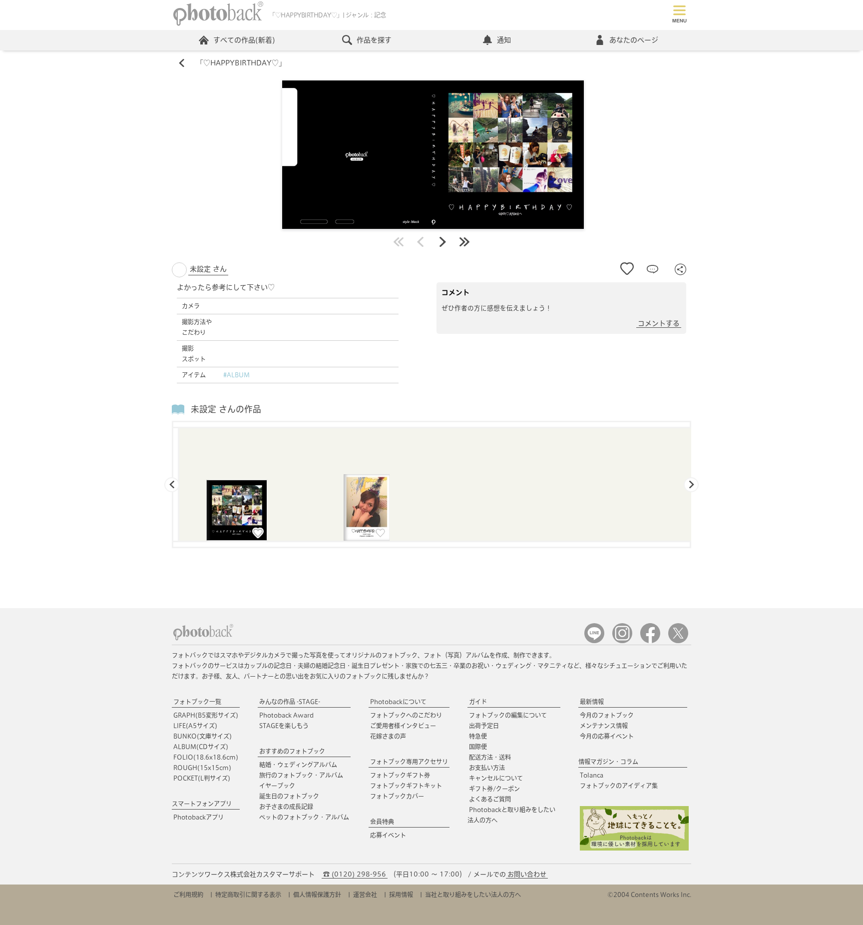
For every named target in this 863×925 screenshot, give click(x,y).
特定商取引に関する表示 (248, 895)
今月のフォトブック (607, 715)
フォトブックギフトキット (406, 786)
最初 (399, 242)
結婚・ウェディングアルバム (298, 765)
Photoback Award (286, 715)
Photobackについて (398, 702)
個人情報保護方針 (317, 895)
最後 (464, 242)
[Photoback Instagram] (622, 641)
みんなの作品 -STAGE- (289, 702)
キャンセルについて (496, 778)
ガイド (478, 702)
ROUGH (202, 768)
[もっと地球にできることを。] (634, 848)
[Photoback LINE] (594, 641)
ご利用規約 (188, 895)
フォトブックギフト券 (400, 775)
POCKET (201, 778)
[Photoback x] (678, 641)
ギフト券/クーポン (494, 789)
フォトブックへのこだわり (406, 715)
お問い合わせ (526, 874)
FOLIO (205, 757)
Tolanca (591, 775)
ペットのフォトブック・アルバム (304, 817)
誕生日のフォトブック (289, 796)
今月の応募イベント (607, 736)
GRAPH (205, 715)
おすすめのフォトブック (292, 751)
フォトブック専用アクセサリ (409, 762)
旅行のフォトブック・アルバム (301, 775)
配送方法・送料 (490, 757)
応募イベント (388, 835)
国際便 (478, 747)
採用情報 (401, 895)
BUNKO (202, 736)
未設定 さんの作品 (226, 409)
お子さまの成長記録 (286, 807)
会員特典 (382, 822)
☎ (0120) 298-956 (354, 874)
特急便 (478, 736)
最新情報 (592, 702)
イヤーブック (277, 786)
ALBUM (200, 747)
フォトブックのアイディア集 (619, 786)
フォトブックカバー (397, 796)
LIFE (195, 726)
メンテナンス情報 (604, 726)
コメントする (659, 323)
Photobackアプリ (198, 817)
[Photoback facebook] (650, 641)
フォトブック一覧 (197, 702)
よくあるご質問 (490, 799)
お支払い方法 (487, 768)
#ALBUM (236, 375)
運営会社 (365, 895)
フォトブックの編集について (508, 715)
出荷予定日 (484, 726)
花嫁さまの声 (388, 736)
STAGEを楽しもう (284, 726)
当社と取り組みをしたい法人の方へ (473, 895)
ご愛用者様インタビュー (403, 726)
